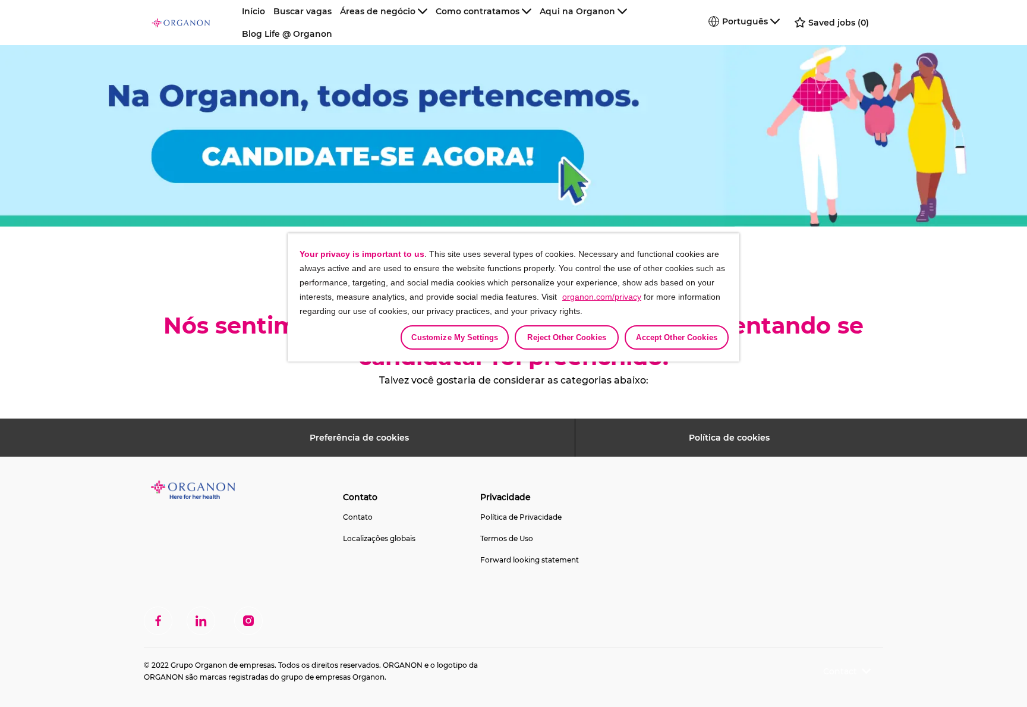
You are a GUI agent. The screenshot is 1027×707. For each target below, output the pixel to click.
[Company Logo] (194, 23)
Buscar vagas (302, 11)
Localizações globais (379, 538)
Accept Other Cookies (676, 337)
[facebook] (158, 621)
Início (253, 11)
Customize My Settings (454, 337)
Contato (358, 517)
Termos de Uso (506, 538)
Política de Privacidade (521, 517)
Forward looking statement (529, 559)
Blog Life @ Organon (287, 34)
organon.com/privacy (601, 296)
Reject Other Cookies (566, 337)
